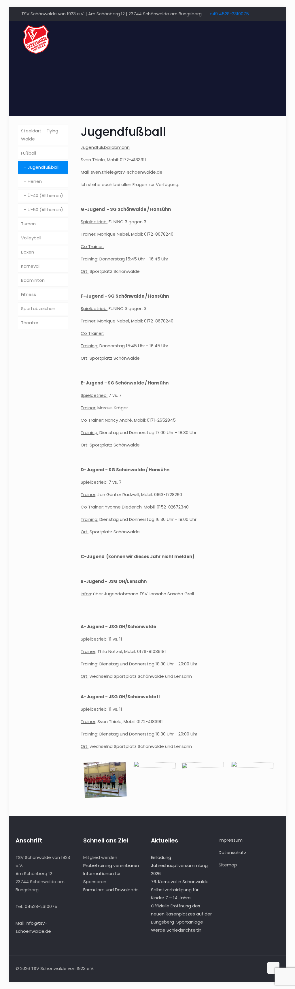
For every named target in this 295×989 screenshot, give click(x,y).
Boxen (27, 252)
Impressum (231, 840)
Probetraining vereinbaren (111, 865)
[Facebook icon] (263, 14)
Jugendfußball (43, 167)
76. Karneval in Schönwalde (180, 882)
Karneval (30, 266)
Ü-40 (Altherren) (45, 195)
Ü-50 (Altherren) (45, 210)
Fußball (28, 153)
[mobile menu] (270, 39)
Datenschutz (232, 852)
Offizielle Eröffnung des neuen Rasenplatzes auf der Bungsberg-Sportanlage (181, 914)
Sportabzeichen (38, 308)
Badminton (33, 280)
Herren (35, 181)
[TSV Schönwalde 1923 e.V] (35, 39)
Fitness (28, 294)
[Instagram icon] (270, 14)
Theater (29, 323)
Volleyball (31, 238)
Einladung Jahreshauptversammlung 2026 (179, 865)
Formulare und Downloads (111, 890)
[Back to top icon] (273, 968)
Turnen (28, 224)
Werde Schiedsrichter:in (176, 930)
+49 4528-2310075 (229, 14)
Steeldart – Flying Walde (39, 135)
